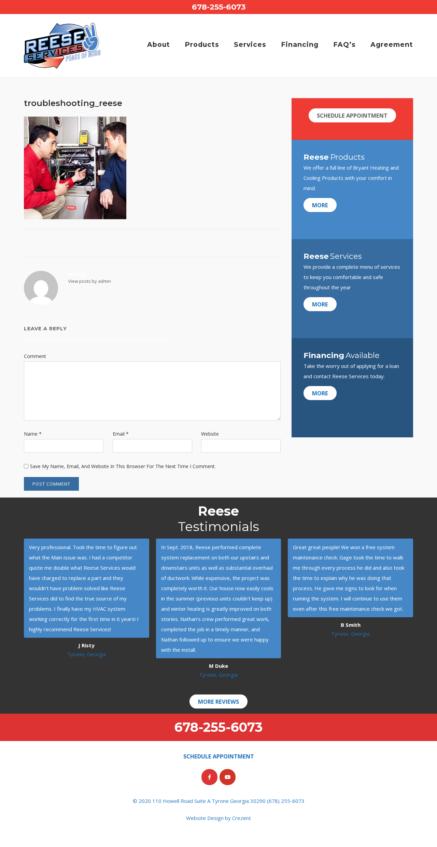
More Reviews (218, 701)
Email (121, 434)
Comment (35, 356)
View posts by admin (89, 281)
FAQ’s (344, 44)
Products (202, 44)
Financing (300, 44)
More (320, 205)
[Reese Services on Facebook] (209, 777)
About (158, 44)
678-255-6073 (218, 7)
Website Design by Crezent (218, 818)
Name (33, 434)
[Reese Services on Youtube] (228, 777)
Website (210, 434)
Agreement (391, 44)
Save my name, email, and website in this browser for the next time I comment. (123, 466)
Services (250, 44)
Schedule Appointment (352, 115)
